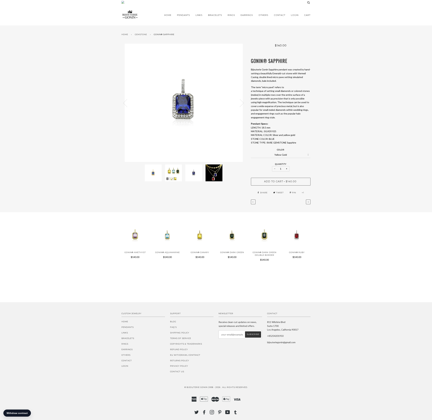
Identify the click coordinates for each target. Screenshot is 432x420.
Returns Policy (179, 360)
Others (263, 15)
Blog (173, 321)
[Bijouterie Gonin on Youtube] (227, 413)
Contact (279, 15)
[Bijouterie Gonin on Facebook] (204, 413)
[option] (184, 103)
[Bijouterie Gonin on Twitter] (196, 413)
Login (295, 15)
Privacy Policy (179, 366)
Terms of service (180, 338)
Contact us (177, 371)
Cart (307, 15)
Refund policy (179, 349)
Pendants (183, 15)
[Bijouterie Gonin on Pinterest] (220, 413)
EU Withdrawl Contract (185, 355)
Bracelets (215, 15)
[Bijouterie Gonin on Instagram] (212, 413)
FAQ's (173, 327)
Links (199, 15)
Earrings (247, 15)
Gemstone (141, 34)
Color (280, 150)
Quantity (280, 164)
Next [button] (240, 103)
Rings (231, 15)
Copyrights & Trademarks (186, 344)
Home (167, 15)
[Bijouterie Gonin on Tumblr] (235, 413)
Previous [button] (127, 103)
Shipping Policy (179, 333)
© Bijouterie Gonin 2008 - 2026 (202, 387)
